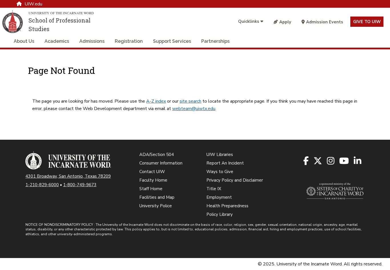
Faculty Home (153, 180)
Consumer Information (160, 163)
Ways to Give (219, 171)
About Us (24, 41)
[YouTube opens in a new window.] (344, 161)
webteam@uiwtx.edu (193, 108)
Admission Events (324, 22)
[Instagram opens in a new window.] (331, 161)
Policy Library (219, 214)
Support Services (172, 41)
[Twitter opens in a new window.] (318, 161)
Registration (129, 41)
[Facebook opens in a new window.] (306, 161)
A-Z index (156, 101)
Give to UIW (367, 22)
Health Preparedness (227, 206)
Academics (57, 41)
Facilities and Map (156, 197)
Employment (219, 197)
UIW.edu (33, 4)
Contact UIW (152, 171)
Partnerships (215, 41)
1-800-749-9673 (80, 185)
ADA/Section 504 (156, 154)
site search (190, 101)
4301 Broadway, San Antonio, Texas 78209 (68, 176)
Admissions (91, 41)
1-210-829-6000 (42, 185)
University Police (155, 206)
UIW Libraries (219, 154)
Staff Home (150, 189)
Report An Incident (225, 163)
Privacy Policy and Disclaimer (234, 180)
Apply (285, 22)
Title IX (213, 189)
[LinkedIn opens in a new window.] (357, 161)
